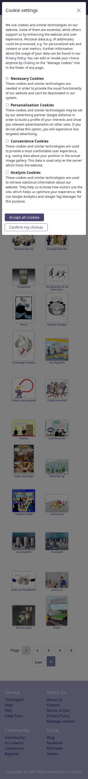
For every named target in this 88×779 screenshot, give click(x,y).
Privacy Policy (15, 58)
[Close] (78, 10)
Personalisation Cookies (32, 105)
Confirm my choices (26, 227)
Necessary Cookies (27, 78)
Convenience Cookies (30, 141)
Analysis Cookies (26, 172)
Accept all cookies (24, 217)
